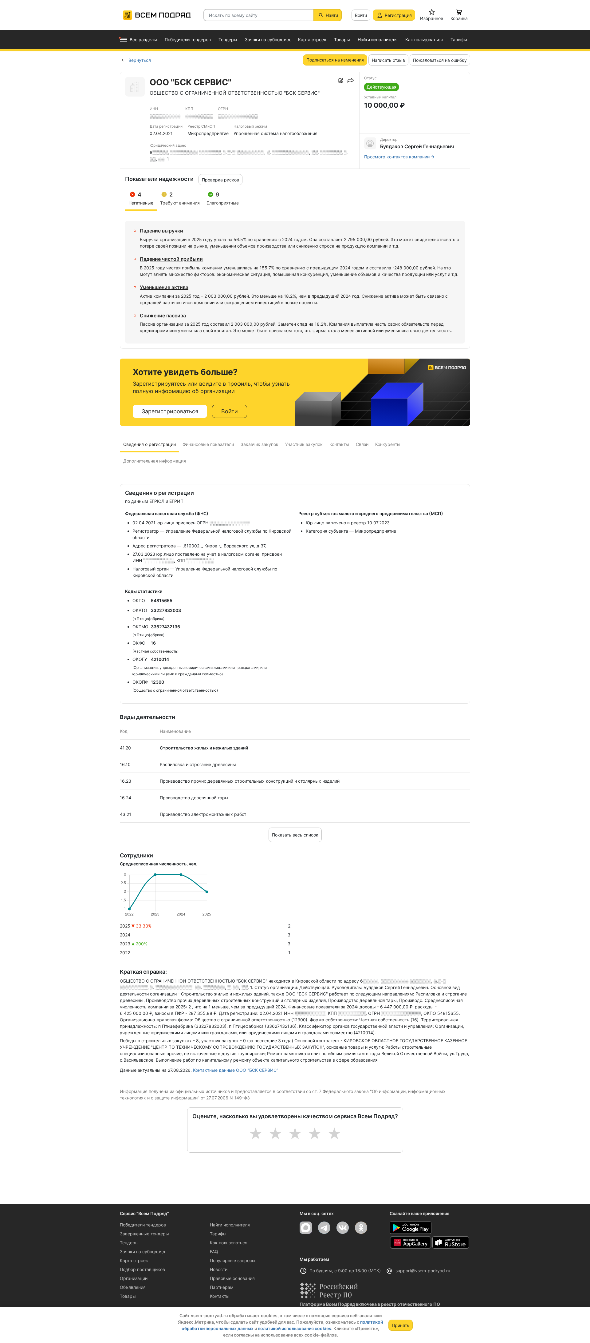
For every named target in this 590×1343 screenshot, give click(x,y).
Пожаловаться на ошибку (440, 60)
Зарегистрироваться (170, 411)
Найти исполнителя (230, 1224)
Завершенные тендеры (144, 1233)
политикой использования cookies (294, 1328)
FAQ (214, 1251)
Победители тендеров (143, 1224)
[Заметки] (340, 80)
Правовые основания (232, 1278)
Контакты (220, 1296)
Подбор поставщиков (142, 1269)
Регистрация (398, 15)
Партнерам (222, 1287)
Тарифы (218, 1233)
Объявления (133, 1287)
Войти (361, 15)
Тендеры (129, 1242)
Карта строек (134, 1260)
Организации (134, 1278)
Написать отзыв (388, 60)
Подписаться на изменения (335, 59)
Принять (400, 1325)
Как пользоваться (228, 1242)
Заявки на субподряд (142, 1251)
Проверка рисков (220, 179)
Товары (128, 1296)
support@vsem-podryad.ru (422, 1270)
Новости (218, 1269)
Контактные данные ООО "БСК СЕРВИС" (235, 1070)
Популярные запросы (232, 1260)
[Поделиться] (350, 80)
